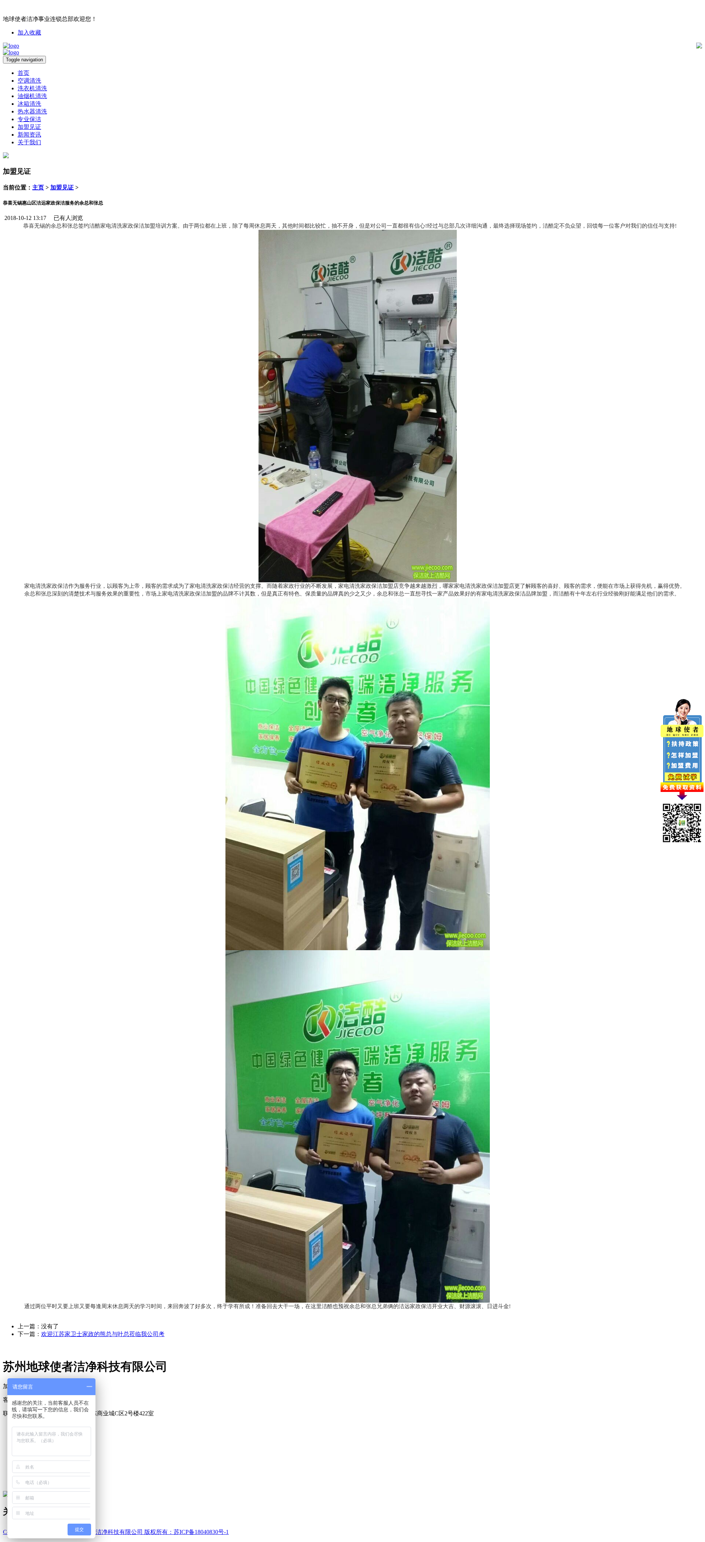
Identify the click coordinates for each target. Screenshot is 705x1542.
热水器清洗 (32, 111)
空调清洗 (29, 80)
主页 (38, 187)
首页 (23, 73)
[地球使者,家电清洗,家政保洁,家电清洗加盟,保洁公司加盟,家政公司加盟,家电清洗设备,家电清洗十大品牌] (11, 46)
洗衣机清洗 (32, 88)
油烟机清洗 (32, 96)
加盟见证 (29, 127)
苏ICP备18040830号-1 (201, 1532)
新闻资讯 (29, 134)
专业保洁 (29, 119)
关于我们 (29, 142)
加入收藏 (29, 32)
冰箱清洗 (29, 104)
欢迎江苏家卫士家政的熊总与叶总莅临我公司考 (102, 1334)
